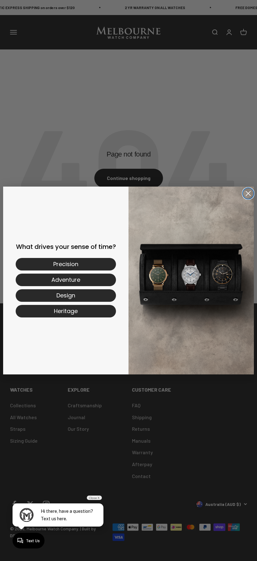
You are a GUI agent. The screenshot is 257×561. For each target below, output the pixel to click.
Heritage (66, 311)
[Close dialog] (248, 193)
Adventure (65, 280)
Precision (65, 264)
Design (65, 295)
